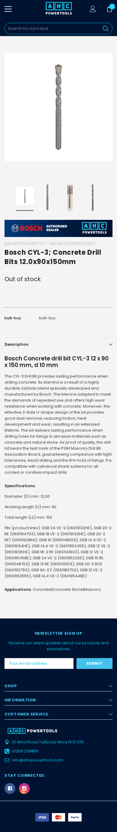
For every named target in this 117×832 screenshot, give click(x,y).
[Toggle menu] (8, 9)
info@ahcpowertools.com (37, 760)
